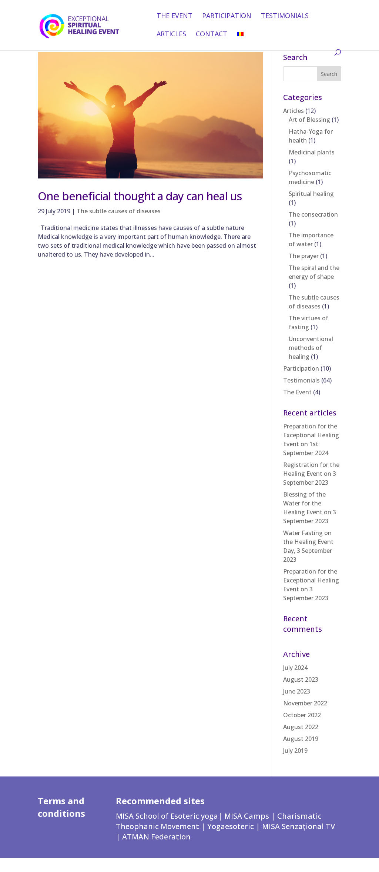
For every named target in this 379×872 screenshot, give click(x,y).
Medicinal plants (312, 152)
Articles (171, 34)
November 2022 (305, 703)
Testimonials (285, 16)
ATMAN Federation (156, 837)
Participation (226, 16)
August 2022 (300, 727)
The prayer (304, 256)
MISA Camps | (250, 816)
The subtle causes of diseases (119, 211)
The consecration (313, 214)
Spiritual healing (311, 194)
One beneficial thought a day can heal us (140, 196)
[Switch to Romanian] (240, 40)
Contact (211, 34)
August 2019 (300, 739)
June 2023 (296, 691)
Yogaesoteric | (234, 826)
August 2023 (300, 679)
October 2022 (302, 715)
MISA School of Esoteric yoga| (170, 816)
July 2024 (295, 668)
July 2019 (295, 750)
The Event (174, 16)
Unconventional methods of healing (311, 348)
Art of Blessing (309, 120)
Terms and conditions (61, 807)
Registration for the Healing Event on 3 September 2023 (311, 474)
